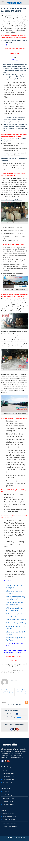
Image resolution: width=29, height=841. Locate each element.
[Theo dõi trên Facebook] (11, 729)
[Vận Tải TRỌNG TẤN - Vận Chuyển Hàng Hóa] (14, 2)
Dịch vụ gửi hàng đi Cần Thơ (16, 619)
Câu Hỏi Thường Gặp (8, 782)
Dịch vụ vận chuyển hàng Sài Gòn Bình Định (22, 692)
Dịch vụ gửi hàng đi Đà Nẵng (16, 623)
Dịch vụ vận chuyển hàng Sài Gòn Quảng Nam (7, 692)
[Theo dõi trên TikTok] (14, 729)
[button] (2, 2)
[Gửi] (26, 702)
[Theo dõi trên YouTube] (17, 729)
